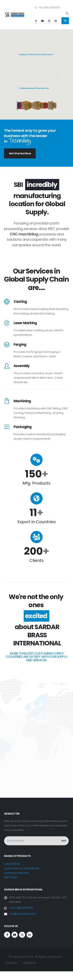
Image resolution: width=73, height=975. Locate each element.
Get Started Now (20, 153)
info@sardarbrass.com (22, 913)
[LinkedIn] (56, 21)
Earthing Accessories (16, 873)
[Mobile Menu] (65, 20)
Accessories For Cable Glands (21, 868)
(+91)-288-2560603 (21, 908)
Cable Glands (12, 864)
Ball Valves (10, 877)
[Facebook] (36, 21)
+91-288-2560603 (49, 7)
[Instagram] (49, 21)
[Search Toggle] (67, 13)
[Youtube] (42, 21)
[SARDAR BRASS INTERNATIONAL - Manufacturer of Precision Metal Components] (15, 15)
